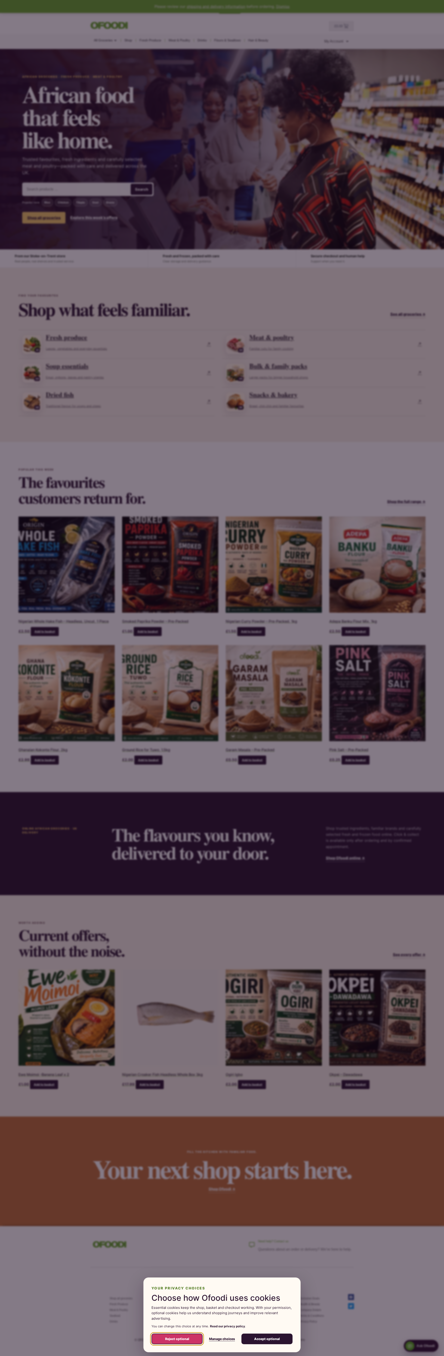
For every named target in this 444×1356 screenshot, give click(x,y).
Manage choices (222, 1339)
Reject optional (177, 1339)
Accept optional (267, 1339)
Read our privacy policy (227, 1326)
